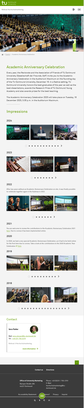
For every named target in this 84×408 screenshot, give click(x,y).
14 (56, 308)
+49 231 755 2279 (19, 338)
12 (58, 146)
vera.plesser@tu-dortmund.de (24, 336)
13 (53, 308)
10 (52, 146)
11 (55, 146)
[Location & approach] (39, 400)
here (8, 231)
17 (65, 308)
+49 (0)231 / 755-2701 (60, 381)
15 (59, 308)
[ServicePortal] (44, 400)
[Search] (34, 400)
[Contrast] (73, 10)
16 (62, 308)
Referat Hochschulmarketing (12, 9)
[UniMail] (49, 400)
